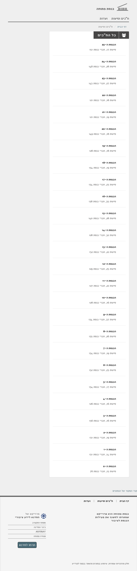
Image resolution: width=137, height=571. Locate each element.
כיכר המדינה (40, 527)
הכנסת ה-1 (110, 449)
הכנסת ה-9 (109, 314)
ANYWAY (41, 531)
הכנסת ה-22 (109, 95)
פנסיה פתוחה (40, 536)
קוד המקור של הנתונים (125, 491)
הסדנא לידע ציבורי (27, 517)
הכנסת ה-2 (109, 432)
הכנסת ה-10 (109, 297)
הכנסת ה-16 (109, 196)
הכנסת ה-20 (109, 129)
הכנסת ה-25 (109, 44)
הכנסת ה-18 (109, 163)
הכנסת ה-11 (109, 281)
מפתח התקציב (39, 522)
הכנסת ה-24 (109, 61)
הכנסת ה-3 (109, 416)
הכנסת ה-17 (109, 179)
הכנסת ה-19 (109, 146)
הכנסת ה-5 (109, 382)
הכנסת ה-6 (109, 365)
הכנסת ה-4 (109, 399)
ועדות (103, 18)
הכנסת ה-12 (109, 264)
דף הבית (121, 27)
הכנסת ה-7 (109, 348)
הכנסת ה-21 (109, 112)
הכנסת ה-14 (109, 230)
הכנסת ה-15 (109, 213)
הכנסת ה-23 (109, 78)
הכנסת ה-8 (109, 331)
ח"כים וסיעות (120, 18)
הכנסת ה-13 (109, 247)
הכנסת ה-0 (109, 466)
